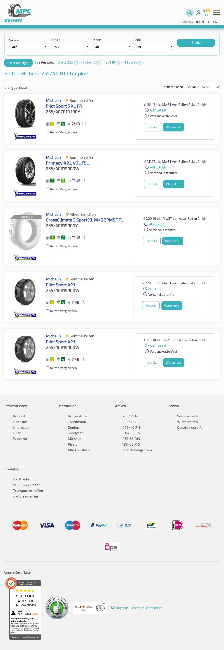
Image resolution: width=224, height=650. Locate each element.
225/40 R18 (131, 427)
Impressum (22, 427)
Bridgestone (77, 416)
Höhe (97, 40)
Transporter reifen (28, 490)
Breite (55, 40)
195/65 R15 (131, 433)
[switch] (100, 608)
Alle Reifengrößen (137, 450)
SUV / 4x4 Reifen (26, 485)
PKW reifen (22, 479)
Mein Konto (198, 12)
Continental (77, 422)
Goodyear (75, 433)
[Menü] (104, 604)
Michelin (131, 62)
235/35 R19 (131, 438)
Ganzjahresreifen (191, 427)
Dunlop (73, 427)
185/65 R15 (131, 444)
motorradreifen (25, 496)
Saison (14, 40)
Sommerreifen (188, 416)
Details (152, 127)
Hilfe (17, 433)
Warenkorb (173, 127)
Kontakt (19, 416)
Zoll (138, 40)
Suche (196, 42)
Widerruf (20, 438)
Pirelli (72, 444)
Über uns (20, 422)
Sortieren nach (172, 87)
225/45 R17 (131, 422)
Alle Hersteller (80, 450)
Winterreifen (187, 422)
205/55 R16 (131, 416)
